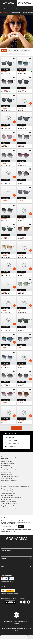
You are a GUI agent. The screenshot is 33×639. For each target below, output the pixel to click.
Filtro (5, 50)
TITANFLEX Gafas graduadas (9, 503)
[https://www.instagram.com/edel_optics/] (24, 602)
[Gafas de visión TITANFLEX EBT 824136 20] (8, 246)
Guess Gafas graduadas (8, 493)
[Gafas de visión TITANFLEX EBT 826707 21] (24, 173)
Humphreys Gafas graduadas (10, 489)
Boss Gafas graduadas (8, 495)
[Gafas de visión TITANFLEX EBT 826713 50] (24, 209)
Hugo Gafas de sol (6, 474)
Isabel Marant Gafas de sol (9, 480)
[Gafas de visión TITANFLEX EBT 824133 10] (24, 283)
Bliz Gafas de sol (6, 472)
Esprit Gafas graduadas (8, 499)
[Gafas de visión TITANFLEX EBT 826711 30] (8, 338)
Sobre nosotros (6, 550)
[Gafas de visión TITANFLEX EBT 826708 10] (8, 81)
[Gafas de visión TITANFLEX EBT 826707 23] (8, 375)
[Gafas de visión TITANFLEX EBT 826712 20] (24, 375)
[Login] (16, 8)
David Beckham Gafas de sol (9, 470)
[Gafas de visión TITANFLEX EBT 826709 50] (8, 393)
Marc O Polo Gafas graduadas (10, 491)
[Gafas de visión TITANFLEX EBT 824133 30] (24, 191)
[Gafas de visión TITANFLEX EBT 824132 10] (8, 228)
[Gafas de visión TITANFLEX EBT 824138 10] (8, 191)
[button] (8, 3)
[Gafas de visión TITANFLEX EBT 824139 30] (8, 320)
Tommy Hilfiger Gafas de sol (9, 476)
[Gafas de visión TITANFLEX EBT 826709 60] (24, 228)
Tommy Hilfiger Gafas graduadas (11, 497)
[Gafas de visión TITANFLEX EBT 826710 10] (8, 209)
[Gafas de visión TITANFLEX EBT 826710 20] (24, 393)
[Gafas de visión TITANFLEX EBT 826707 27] (8, 154)
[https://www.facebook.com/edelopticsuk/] (21, 602)
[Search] (5, 8)
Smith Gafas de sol (6, 478)
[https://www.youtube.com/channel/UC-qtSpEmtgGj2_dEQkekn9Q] (28, 602)
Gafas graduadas (15, 12)
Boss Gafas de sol (6, 467)
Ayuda (3, 566)
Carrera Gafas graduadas (8, 501)
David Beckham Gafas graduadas (11, 508)
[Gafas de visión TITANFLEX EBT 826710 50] (24, 154)
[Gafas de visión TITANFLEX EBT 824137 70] (8, 265)
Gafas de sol (4, 12)
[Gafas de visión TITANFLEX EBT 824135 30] (24, 320)
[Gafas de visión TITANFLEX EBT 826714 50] (24, 265)
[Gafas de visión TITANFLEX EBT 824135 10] (24, 118)
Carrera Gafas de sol (7, 461)
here (15, 531)
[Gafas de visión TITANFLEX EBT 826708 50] (24, 136)
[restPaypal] (11, 578)
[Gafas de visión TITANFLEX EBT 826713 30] (24, 356)
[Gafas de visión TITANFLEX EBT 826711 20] (8, 136)
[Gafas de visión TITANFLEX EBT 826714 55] (8, 118)
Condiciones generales (9, 628)
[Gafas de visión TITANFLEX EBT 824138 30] (24, 301)
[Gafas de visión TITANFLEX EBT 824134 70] (24, 81)
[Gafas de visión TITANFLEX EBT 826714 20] (8, 173)
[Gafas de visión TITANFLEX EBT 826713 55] (8, 283)
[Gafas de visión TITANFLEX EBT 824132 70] (8, 62)
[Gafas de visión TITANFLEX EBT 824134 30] (8, 356)
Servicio (3, 558)
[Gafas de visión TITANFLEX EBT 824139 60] (24, 246)
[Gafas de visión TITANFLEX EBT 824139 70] (8, 301)
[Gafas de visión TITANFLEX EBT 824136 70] (8, 99)
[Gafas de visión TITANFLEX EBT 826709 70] (24, 338)
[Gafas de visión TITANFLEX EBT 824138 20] (8, 411)
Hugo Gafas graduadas (8, 506)
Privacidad (20, 628)
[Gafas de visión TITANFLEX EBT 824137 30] (24, 411)
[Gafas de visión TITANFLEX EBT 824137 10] (24, 99)
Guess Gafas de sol (6, 465)
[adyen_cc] (2, 578)
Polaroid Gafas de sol (7, 463)
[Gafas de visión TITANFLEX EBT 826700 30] (24, 62)
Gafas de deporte (27, 12)
